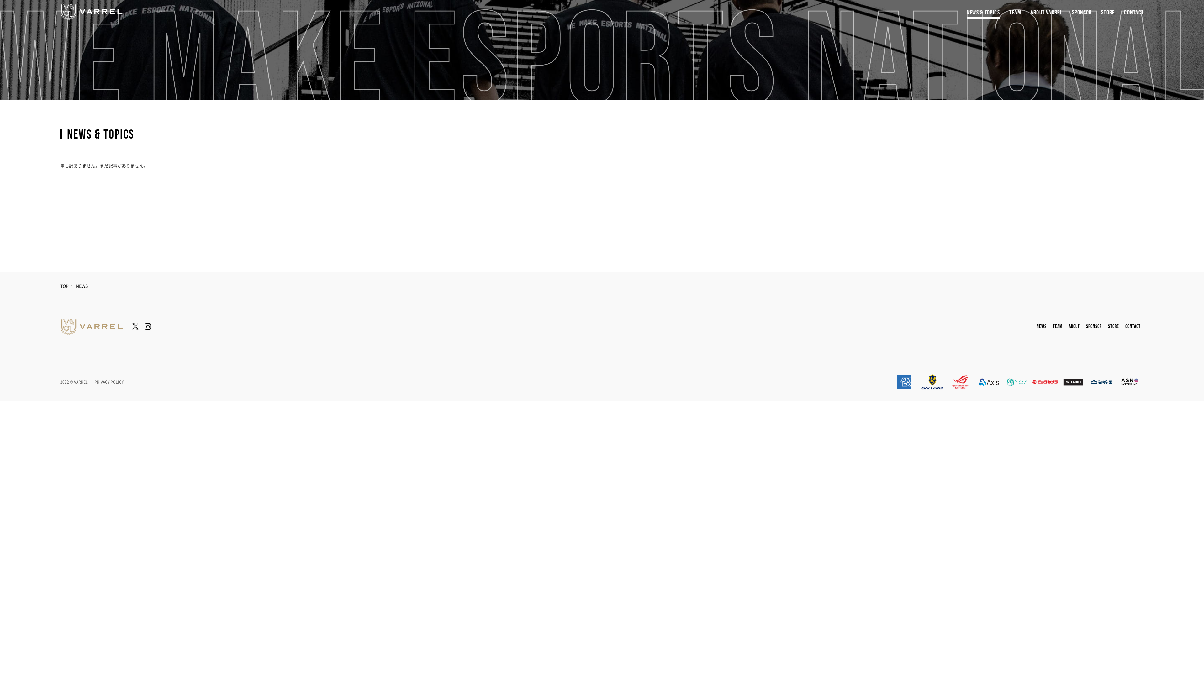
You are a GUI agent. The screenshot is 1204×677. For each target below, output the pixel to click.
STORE (1108, 12)
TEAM (1015, 12)
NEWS (1042, 326)
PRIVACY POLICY (109, 382)
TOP (64, 286)
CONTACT (1134, 12)
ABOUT (1074, 326)
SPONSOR (1082, 12)
